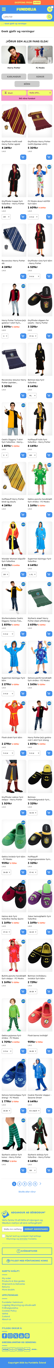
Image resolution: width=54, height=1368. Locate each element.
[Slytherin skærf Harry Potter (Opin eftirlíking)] (40, 597)
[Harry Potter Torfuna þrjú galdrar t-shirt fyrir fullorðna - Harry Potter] (14, 299)
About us (6, 1319)
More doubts (8, 1289)
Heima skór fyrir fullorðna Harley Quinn (12, 917)
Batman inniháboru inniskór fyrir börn (37, 977)
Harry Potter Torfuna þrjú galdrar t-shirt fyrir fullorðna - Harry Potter (14, 321)
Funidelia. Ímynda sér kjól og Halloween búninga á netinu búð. (26, 9)
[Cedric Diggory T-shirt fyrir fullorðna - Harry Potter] (14, 419)
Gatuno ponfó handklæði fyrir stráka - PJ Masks (40, 679)
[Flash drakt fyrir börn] (14, 717)
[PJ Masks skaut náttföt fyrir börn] (40, 180)
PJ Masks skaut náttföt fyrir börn (39, 202)
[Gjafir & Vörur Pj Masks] (40, 55)
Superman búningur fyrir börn (13, 679)
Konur (40, 76)
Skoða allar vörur (27, 1191)
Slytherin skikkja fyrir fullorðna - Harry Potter (39, 1156)
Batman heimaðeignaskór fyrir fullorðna (38, 798)
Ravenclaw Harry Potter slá (13, 262)
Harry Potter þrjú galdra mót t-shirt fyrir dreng (39, 738)
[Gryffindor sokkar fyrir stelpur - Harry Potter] (14, 776)
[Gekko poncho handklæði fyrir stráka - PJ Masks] (40, 478)
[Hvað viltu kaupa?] (4, 9)
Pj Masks (40, 67)
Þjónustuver (28, 1251)
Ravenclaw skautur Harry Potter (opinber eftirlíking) (14, 381)
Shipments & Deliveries (13, 1284)
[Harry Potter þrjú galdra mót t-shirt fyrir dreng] (40, 717)
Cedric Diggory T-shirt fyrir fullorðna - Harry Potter (12, 440)
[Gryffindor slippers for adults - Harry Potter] (40, 299)
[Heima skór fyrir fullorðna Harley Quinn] (14, 895)
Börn (27, 84)
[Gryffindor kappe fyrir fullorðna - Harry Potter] (14, 180)
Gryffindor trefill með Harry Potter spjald (12, 142)
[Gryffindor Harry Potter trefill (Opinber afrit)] (40, 121)
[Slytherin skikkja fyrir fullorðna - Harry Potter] (40, 1134)
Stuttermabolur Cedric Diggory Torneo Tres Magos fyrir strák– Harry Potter (13, 619)
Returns (6, 1286)
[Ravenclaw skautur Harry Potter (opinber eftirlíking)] (14, 359)
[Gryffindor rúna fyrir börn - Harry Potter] (40, 240)
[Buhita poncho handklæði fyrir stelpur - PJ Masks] (14, 955)
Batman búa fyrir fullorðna (36, 381)
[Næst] (40, 1183)
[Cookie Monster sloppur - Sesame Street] (40, 1074)
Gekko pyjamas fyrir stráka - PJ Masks (11, 1036)
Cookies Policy (9, 1310)
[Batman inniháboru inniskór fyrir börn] (40, 955)
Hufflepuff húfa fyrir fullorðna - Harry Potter (39, 440)
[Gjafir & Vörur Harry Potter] (13, 55)
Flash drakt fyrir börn (12, 737)
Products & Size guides (13, 1281)
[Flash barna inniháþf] (40, 1015)
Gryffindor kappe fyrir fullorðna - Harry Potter (13, 202)
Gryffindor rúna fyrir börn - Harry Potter (40, 262)
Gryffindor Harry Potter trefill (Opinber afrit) (39, 142)
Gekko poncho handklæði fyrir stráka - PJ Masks (40, 500)
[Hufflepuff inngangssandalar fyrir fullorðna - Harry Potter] (40, 836)
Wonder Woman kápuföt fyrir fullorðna (13, 560)
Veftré (5, 1313)
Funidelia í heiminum (12, 1302)
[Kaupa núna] (23, 157)
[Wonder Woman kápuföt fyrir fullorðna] (14, 538)
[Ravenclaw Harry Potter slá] (14, 240)
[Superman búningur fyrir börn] (14, 657)
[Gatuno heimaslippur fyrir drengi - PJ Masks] (14, 1074)
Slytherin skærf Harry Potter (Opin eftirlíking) (39, 619)
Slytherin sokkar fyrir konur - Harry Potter (12, 1156)
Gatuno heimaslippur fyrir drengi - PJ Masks (14, 1096)
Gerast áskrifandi (36, 1229)
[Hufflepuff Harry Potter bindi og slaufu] (14, 478)
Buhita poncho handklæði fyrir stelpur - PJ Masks (14, 977)
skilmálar (23, 1239)
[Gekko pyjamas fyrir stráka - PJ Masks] (14, 1015)
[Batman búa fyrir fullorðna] (40, 359)
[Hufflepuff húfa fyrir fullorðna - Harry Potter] (40, 419)
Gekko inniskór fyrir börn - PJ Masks (13, 857)
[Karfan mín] (50, 9)
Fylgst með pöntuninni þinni (29, 1260)
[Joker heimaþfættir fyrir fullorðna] (40, 895)
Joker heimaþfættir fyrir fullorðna (39, 917)
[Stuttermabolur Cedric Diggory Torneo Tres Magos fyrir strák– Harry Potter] (14, 597)
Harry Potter (13, 67)
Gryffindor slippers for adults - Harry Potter (38, 321)
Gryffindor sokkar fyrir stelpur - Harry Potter (12, 798)
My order (6, 1278)
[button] (49, 61)
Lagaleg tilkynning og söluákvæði (19, 1305)
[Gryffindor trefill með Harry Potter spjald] (14, 121)
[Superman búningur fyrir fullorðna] (40, 538)
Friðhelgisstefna (10, 1308)
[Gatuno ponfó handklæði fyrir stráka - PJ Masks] (40, 657)
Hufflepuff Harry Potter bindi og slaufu (13, 500)
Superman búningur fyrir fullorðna (39, 560)
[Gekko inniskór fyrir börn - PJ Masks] (14, 836)
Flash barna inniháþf (38, 1035)
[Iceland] (4, 1336)
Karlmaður (14, 76)
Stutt (10, 93)
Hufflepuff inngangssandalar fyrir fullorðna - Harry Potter (39, 857)
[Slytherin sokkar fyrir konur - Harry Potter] (14, 1134)
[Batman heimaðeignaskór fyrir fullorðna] (40, 776)
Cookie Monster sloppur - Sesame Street (39, 1096)
